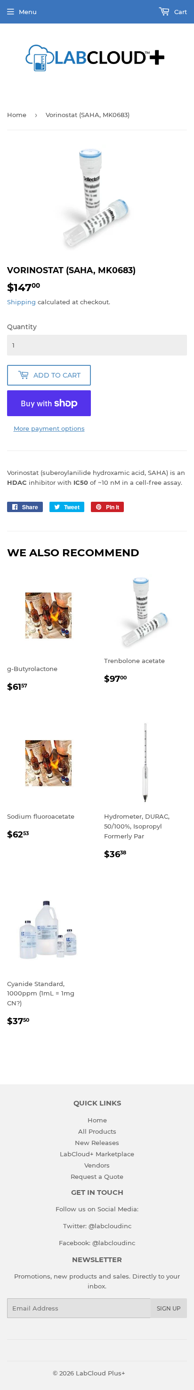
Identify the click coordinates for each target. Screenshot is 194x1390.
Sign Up (169, 1308)
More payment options (49, 428)
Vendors (97, 1165)
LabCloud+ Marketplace (97, 1154)
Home (16, 114)
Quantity (22, 327)
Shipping (21, 302)
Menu (28, 12)
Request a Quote (97, 1176)
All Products (97, 1131)
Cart (179, 12)
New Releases (97, 1142)
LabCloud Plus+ (100, 1373)
